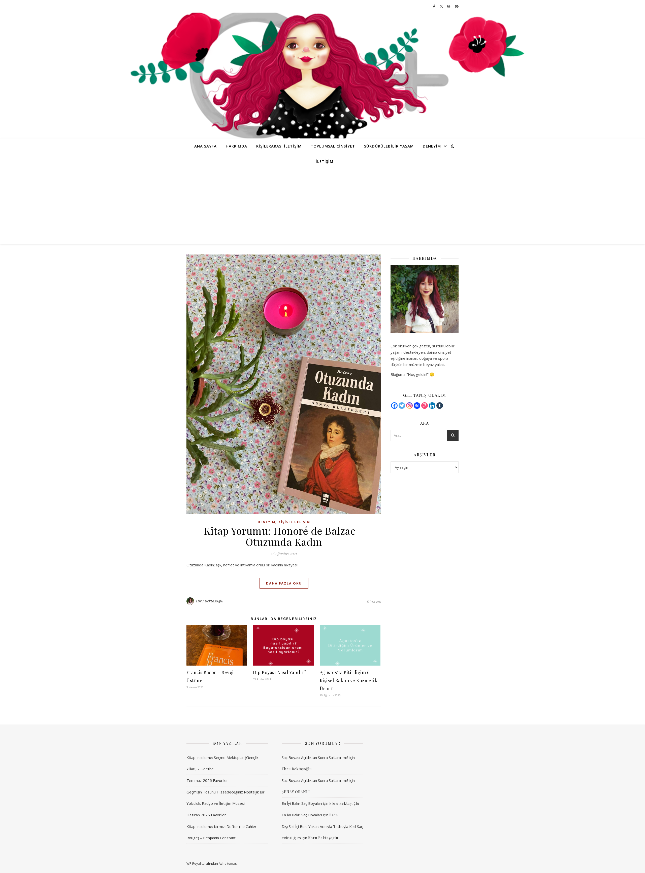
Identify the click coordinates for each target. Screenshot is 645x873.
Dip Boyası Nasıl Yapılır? (280, 672)
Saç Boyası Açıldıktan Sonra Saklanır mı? (315, 757)
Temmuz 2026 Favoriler (207, 780)
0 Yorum (374, 601)
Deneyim (432, 146)
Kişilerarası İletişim (279, 146)
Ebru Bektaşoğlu (209, 601)
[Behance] (417, 405)
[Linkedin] (432, 405)
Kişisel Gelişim (294, 522)
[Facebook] (394, 405)
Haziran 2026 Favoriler (206, 814)
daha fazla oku (284, 583)
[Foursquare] (424, 405)
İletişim (324, 161)
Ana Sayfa (205, 146)
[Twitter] (402, 405)
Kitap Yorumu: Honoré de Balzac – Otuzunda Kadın (284, 536)
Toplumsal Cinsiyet (333, 146)
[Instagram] (409, 405)
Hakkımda (236, 146)
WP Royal (193, 863)
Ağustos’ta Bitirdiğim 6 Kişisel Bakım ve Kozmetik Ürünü (348, 680)
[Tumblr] (439, 405)
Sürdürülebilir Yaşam (389, 146)
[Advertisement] (322, 206)
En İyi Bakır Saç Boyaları (302, 803)
